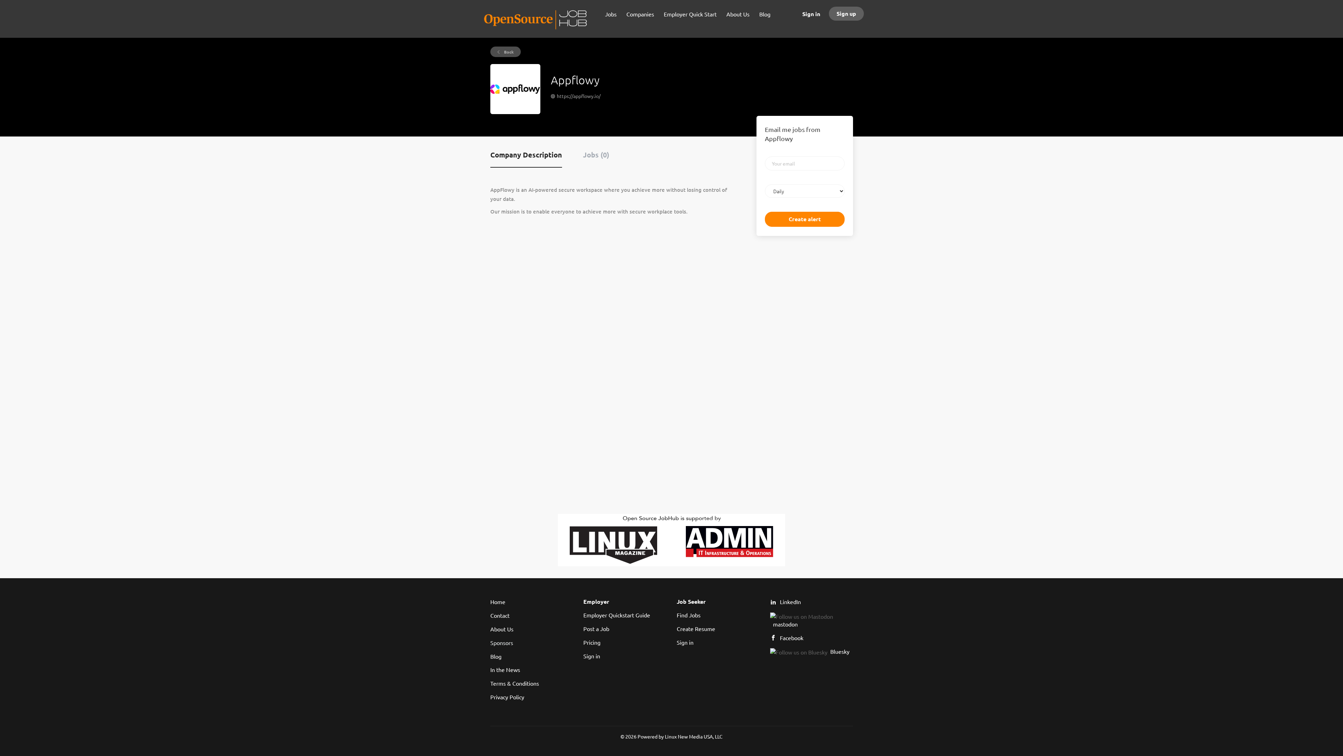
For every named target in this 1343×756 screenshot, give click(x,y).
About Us (501, 628)
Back (508, 52)
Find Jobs (689, 614)
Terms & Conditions (514, 683)
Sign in (811, 14)
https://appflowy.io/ (579, 96)
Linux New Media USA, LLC (694, 736)
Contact (500, 615)
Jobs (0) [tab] (596, 154)
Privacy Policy (507, 696)
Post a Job (596, 628)
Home (497, 601)
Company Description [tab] (526, 154)
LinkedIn (790, 601)
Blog (496, 656)
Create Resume (696, 628)
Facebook (791, 637)
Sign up (846, 13)
